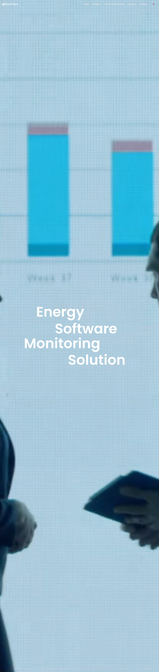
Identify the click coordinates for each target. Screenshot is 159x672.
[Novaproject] (11, 4)
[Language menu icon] (154, 4)
